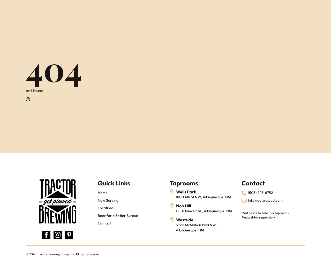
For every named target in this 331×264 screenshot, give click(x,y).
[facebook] (46, 235)
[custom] (69, 235)
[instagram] (58, 235)
